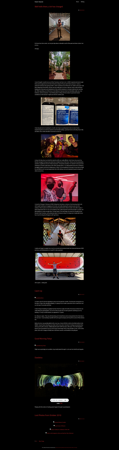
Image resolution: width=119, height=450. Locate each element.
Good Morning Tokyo (43, 338)
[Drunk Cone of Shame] (59, 426)
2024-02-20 (82, 10)
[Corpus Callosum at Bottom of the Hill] (59, 429)
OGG (61, 403)
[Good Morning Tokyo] (40, 345)
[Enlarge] (68, 14)
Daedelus (38, 357)
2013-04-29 (82, 342)
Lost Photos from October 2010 (48, 415)
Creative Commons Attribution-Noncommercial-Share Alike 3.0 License (66, 447)
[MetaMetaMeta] (39, 298)
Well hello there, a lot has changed (49, 6)
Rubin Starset (39, 1)
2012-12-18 (82, 418)
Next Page (41, 441)
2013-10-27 (82, 294)
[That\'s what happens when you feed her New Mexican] (59, 433)
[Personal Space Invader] (59, 422)
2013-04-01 (82, 361)
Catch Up (38, 291)
